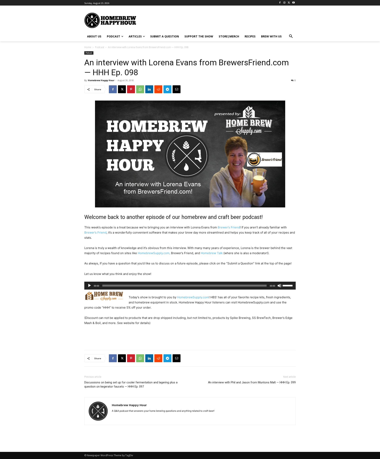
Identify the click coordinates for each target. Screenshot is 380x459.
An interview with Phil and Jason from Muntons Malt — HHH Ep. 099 (252, 382)
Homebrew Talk (212, 253)
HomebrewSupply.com (193, 297)
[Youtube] (293, 3)
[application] (190, 286)
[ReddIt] (158, 89)
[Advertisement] (229, 20)
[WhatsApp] (140, 89)
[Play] (89, 286)
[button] (291, 36)
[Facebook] (280, 3)
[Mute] (279, 286)
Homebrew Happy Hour (101, 80)
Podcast (99, 47)
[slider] (288, 285)
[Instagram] (284, 3)
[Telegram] (167, 89)
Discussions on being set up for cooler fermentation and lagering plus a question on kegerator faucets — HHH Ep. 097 (131, 384)
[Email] (176, 89)
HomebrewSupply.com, (154, 253)
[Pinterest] (131, 89)
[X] (289, 3)
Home (87, 47)
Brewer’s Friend (229, 227)
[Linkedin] (149, 89)
